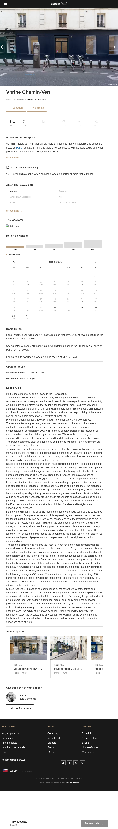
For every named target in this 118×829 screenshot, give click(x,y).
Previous (9, 47)
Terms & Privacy (72, 782)
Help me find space (20, 708)
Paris (8, 99)
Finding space (9, 742)
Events (85, 742)
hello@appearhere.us (13, 759)
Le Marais (19, 99)
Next (109, 47)
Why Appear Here (11, 733)
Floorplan (38, 107)
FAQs (50, 752)
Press (50, 747)
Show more (12, 157)
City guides (88, 752)
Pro (4, 752)
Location (17, 107)
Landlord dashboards (13, 747)
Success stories (90, 738)
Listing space (9, 738)
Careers (51, 742)
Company (52, 733)
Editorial (86, 733)
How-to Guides (90, 747)
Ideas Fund (53, 738)
